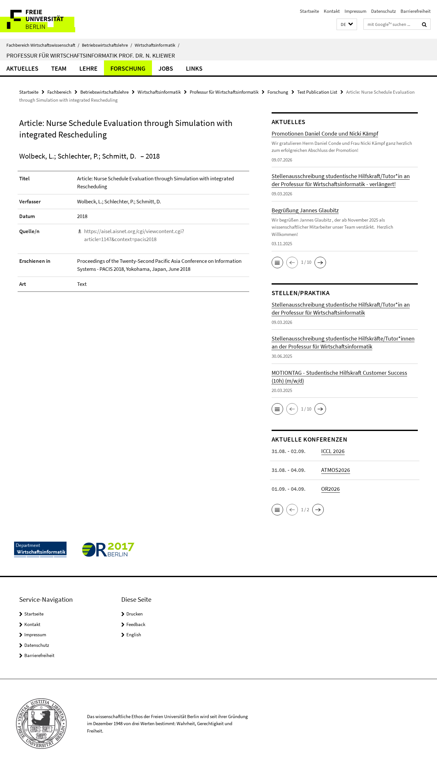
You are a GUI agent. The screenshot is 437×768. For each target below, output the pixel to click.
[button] (347, 24)
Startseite (309, 11)
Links (194, 68)
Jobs (165, 68)
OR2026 (330, 488)
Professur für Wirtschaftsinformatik (224, 92)
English (133, 634)
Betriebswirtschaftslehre (107, 45)
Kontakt (332, 11)
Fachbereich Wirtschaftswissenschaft (42, 45)
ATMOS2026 (335, 470)
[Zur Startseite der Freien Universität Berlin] (53, 19)
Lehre (88, 68)
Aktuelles (22, 68)
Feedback (135, 624)
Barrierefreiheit (416, 11)
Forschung (128, 68)
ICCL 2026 (333, 451)
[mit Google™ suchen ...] (424, 24)
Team (59, 68)
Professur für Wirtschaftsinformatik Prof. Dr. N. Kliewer (90, 55)
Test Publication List (317, 92)
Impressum (355, 11)
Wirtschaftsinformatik (157, 45)
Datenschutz (383, 11)
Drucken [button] (134, 614)
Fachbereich (59, 92)
